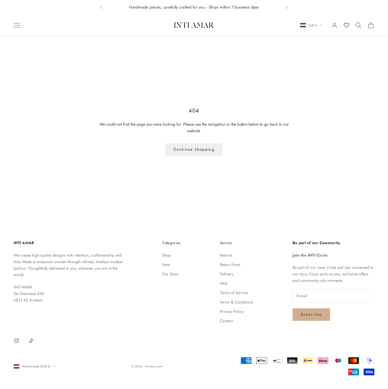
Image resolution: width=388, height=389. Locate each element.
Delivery (226, 274)
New (166, 264)
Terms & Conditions (236, 302)
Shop (166, 255)
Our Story (170, 274)
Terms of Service (234, 293)
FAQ (223, 283)
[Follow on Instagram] (16, 341)
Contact (226, 321)
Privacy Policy (231, 311)
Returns (226, 255)
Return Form (230, 264)
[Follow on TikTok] (31, 341)
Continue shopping (194, 149)
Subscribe (311, 314)
